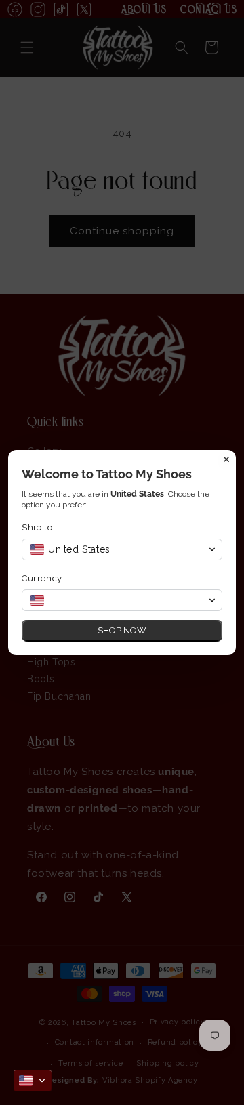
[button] (33, 1080)
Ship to (37, 527)
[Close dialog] (226, 459)
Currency (42, 578)
